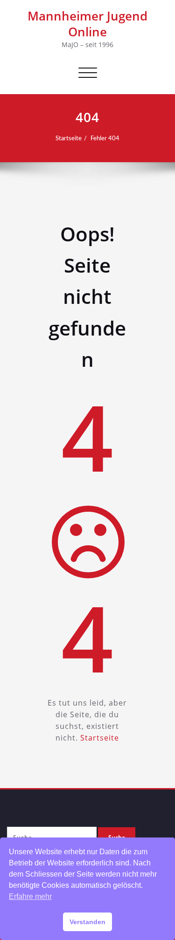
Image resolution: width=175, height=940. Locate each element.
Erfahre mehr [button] (30, 896)
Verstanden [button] (87, 922)
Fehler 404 (105, 138)
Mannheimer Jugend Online (87, 23)
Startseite (69, 138)
